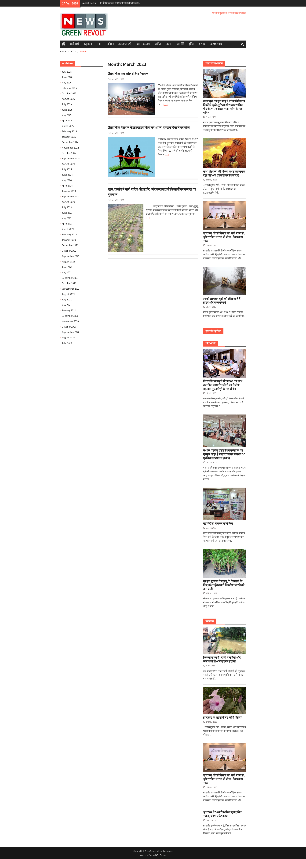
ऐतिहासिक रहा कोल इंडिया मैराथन (128, 73)
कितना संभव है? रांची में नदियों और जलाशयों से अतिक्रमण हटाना (222, 659)
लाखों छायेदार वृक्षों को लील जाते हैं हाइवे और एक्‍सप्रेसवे (221, 300)
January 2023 (69, 239)
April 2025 (67, 120)
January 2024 (69, 191)
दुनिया (191, 44)
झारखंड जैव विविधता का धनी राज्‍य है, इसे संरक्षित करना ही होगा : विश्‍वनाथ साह (224, 237)
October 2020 (69, 326)
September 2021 (71, 288)
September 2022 (71, 256)
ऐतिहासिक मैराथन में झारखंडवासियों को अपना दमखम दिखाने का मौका (149, 127)
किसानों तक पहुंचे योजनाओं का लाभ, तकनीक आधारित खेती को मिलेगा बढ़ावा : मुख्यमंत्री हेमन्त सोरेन (223, 385)
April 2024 (67, 185)
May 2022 (67, 272)
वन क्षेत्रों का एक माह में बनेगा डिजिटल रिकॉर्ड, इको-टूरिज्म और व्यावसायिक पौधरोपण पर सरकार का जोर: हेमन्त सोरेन (224, 107)
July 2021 (67, 299)
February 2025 (69, 131)
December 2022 (70, 245)
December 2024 (70, 142)
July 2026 (67, 71)
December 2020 (70, 315)
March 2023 (68, 229)
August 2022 (68, 261)
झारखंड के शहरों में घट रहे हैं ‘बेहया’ (222, 717)
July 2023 (67, 207)
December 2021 (70, 277)
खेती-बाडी (74, 44)
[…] (165, 104)
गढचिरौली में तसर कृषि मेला (218, 523)
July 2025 (67, 104)
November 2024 (70, 147)
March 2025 (68, 125)
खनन (99, 44)
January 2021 (69, 310)
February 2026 (69, 88)
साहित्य (158, 44)
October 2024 (69, 153)
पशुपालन (88, 44)
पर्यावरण (110, 44)
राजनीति (180, 44)
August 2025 (68, 98)
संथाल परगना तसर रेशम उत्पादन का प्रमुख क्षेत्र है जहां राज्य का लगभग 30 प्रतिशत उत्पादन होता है (224, 454)
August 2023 (68, 201)
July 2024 (67, 169)
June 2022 (67, 267)
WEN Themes (160, 855)
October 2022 (69, 250)
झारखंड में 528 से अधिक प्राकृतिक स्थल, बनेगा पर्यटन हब (222, 814)
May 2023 (67, 218)
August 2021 (68, 294)
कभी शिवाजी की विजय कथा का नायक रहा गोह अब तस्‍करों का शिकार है (224, 173)
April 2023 (67, 223)
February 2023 (69, 234)
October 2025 (69, 93)
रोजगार (169, 44)
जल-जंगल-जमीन (125, 44)
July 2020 (67, 342)
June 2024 (67, 174)
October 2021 (69, 283)
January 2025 (69, 136)
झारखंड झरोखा (143, 44)
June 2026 (67, 77)
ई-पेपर (202, 44)
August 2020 (68, 337)
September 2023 (71, 196)
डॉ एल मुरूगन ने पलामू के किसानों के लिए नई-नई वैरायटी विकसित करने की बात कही (223, 585)
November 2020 (70, 321)
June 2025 (67, 109)
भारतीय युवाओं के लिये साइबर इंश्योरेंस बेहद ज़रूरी (226, 13)
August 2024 (68, 163)
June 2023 (67, 212)
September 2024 (71, 158)
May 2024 (67, 180)
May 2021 (67, 304)
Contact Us (216, 44)
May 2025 (67, 115)
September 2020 (71, 332)
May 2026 (67, 82)
